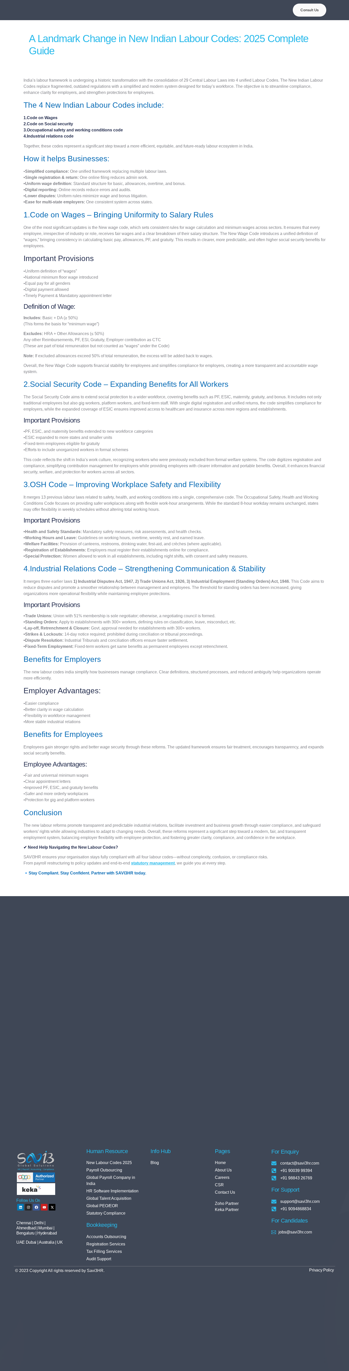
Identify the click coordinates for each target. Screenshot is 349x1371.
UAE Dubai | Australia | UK (39, 1242)
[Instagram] (28, 1207)
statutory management (153, 863)
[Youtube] (44, 1207)
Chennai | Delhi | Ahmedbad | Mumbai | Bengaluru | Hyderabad (36, 1228)
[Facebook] (36, 1207)
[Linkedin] (20, 1207)
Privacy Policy (321, 1270)
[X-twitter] (52, 1207)
